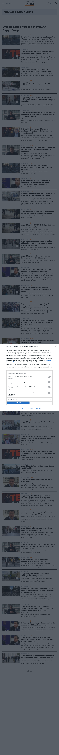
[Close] (56, 346)
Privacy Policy (38, 408)
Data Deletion (21, 408)
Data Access (29, 408)
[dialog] (29, 377)
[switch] (49, 377)
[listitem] (29, 373)
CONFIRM (18, 402)
